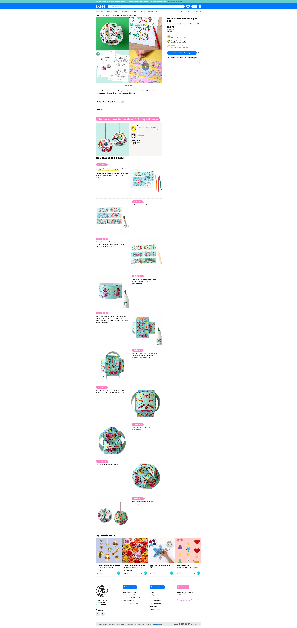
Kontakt (152, 592)
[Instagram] (98, 614)
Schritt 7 (102, 387)
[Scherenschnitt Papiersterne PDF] (135, 551)
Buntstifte (149, 127)
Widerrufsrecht (154, 606)
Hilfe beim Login (154, 597)
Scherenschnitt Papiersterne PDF (134, 565)
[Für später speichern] (199, 53)
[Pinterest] (197, 62)
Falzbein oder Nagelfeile (144, 129)
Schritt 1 (101, 165)
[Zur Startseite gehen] (101, 6)
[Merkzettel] (188, 6)
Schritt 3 (102, 239)
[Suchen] (182, 6)
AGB (135, 624)
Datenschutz (141, 624)
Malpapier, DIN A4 (128, 93)
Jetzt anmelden (184, 600)
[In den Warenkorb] (118, 573)
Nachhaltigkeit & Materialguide (131, 597)
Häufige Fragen (154, 595)
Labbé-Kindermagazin (129, 600)
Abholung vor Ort (155, 609)
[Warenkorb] (200, 6)
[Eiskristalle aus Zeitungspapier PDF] (162, 551)
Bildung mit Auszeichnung (130, 595)
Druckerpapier (155, 129)
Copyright (148, 624)
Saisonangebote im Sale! (175, 1)
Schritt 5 (102, 313)
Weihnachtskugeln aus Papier (107, 170)
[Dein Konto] (194, 6)
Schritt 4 (138, 276)
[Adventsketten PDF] (188, 551)
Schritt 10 (138, 498)
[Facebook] (199, 62)
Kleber (154, 127)
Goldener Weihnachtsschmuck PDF (108, 565)
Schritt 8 (138, 424)
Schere (139, 127)
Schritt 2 (138, 202)
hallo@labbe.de (102, 604)
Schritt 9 (102, 461)
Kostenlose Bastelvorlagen (130, 603)
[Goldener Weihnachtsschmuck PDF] (109, 551)
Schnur (144, 127)
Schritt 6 (138, 350)
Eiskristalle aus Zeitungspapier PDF (160, 566)
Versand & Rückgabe (156, 603)
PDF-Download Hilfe (156, 600)
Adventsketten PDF (183, 565)
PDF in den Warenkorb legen (182, 53)
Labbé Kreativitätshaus (129, 592)
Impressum (130, 624)
